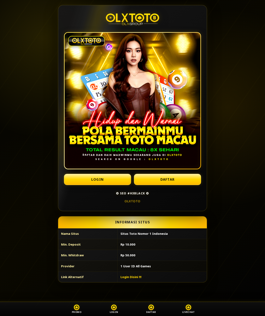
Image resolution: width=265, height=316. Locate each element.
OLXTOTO (133, 201)
